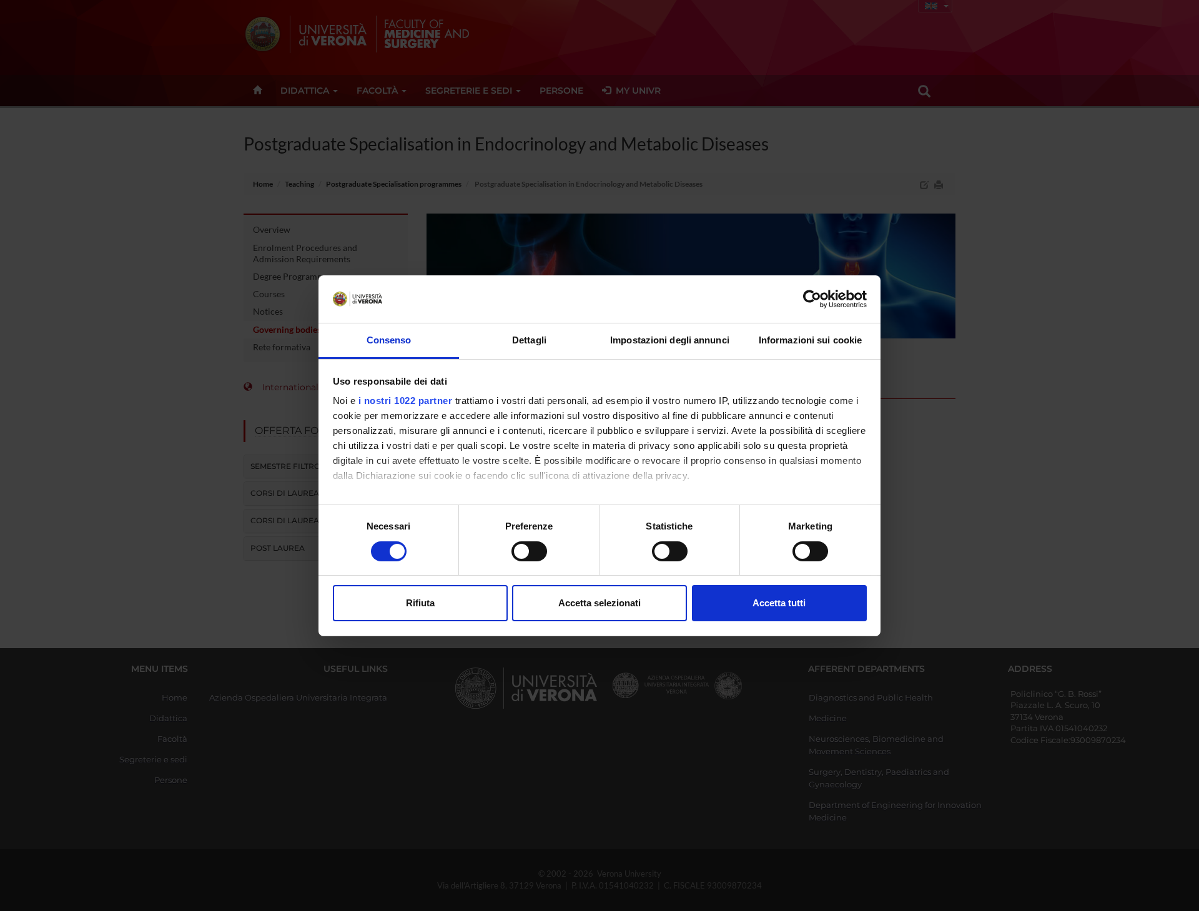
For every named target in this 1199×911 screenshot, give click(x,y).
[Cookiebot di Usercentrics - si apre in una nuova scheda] (812, 299)
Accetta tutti (779, 603)
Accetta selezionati (599, 603)
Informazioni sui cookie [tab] (810, 340)
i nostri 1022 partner (405, 400)
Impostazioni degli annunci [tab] (669, 340)
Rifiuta (420, 603)
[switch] (529, 551)
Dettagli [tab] (529, 340)
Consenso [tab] (389, 340)
